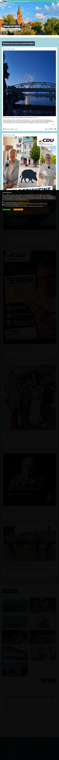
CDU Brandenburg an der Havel (13, 129)
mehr (53, 124)
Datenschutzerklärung (22, 200)
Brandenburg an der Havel (11, 29)
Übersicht (25, 202)
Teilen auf (47, 129)
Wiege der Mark (11, 26)
